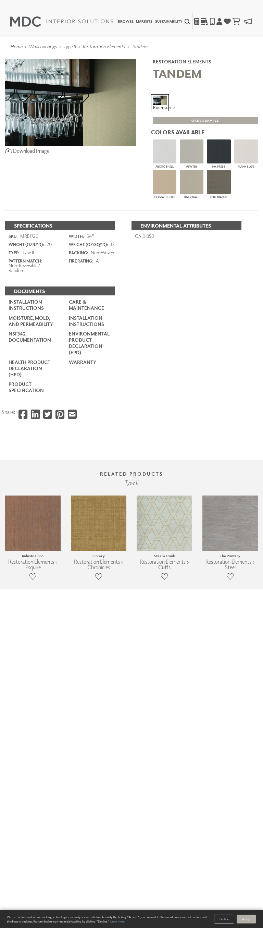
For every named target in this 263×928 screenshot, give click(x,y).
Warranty (82, 362)
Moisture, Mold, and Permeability (31, 321)
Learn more (117, 921)
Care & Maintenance (86, 305)
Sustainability (169, 21)
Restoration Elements (104, 46)
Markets (144, 21)
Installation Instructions (26, 305)
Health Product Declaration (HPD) (29, 368)
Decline (224, 919)
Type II (69, 46)
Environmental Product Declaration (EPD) (89, 343)
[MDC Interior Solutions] (61, 21)
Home (16, 46)
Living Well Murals (146, 56)
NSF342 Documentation (30, 337)
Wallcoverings (43, 46)
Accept (246, 919)
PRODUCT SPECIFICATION (26, 387)
